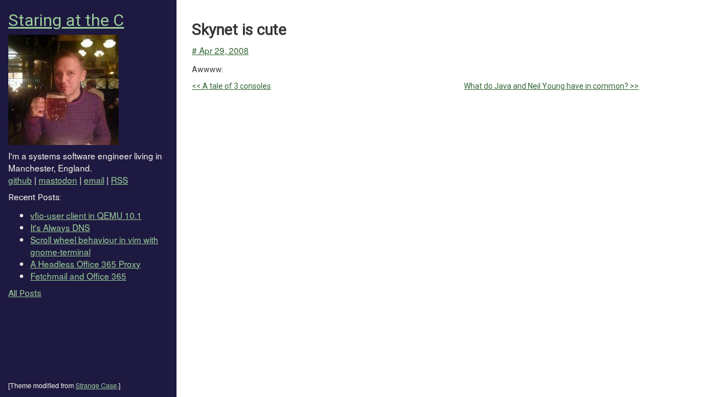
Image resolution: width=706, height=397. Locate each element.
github (20, 180)
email (94, 180)
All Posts (24, 293)
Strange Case (96, 385)
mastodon (58, 180)
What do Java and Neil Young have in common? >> (551, 86)
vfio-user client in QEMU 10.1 (86, 215)
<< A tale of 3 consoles (231, 86)
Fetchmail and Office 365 (78, 276)
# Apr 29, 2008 (220, 50)
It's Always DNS (60, 227)
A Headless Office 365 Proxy (85, 263)
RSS (119, 180)
